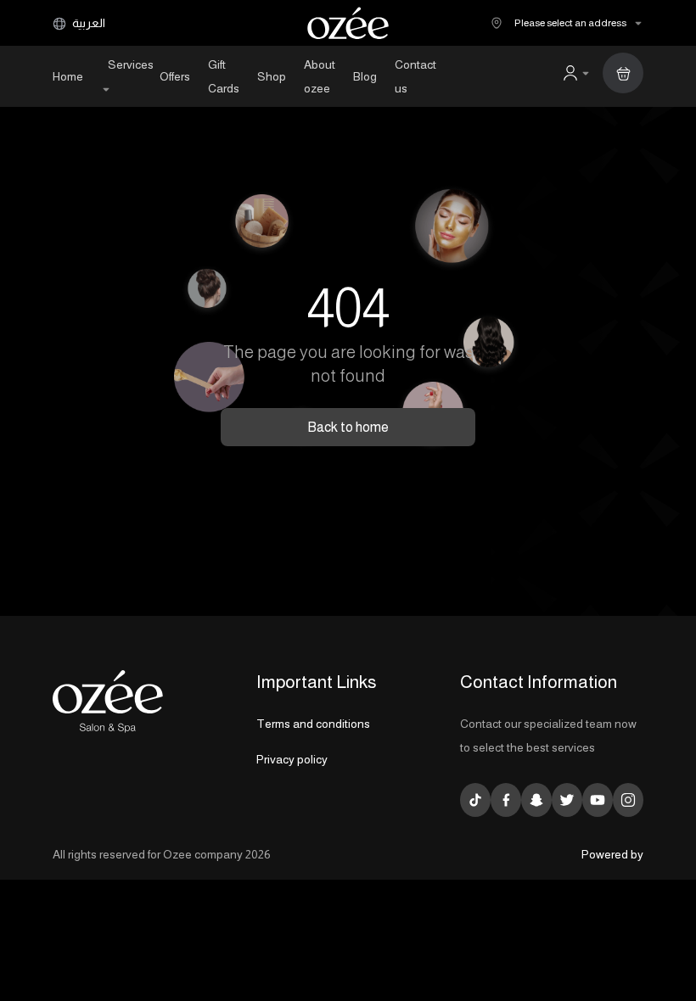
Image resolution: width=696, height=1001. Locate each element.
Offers (175, 76)
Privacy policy (292, 759)
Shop (271, 76)
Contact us (415, 76)
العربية (87, 23)
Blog (365, 76)
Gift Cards (223, 76)
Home (68, 76)
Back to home (348, 427)
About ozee (319, 76)
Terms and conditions (313, 723)
